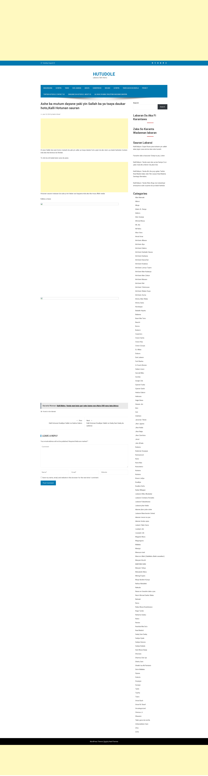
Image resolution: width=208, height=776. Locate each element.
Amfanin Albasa (141, 240)
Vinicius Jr (139, 712)
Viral (105, 741)
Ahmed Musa (140, 221)
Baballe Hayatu (140, 311)
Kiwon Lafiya (139, 478)
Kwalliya (138, 482)
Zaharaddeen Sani (141, 724)
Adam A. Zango (140, 209)
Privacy (145, 88)
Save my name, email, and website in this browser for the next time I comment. (70, 478)
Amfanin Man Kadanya (143, 272)
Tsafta (137, 693)
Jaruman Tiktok (140, 420)
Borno (137, 326)
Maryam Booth (140, 560)
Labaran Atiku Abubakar (143, 494)
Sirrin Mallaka (140, 669)
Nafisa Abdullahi (141, 584)
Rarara (137, 623)
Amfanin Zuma (140, 295)
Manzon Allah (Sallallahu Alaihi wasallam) (149, 556)
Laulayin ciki (139, 529)
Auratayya (138, 307)
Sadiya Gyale (139, 638)
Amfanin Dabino (141, 248)
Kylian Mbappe (140, 490)
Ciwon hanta (139, 338)
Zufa (137, 732)
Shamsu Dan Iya (141, 658)
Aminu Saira (139, 303)
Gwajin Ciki (139, 381)
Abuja (137, 205)
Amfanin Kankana (141, 256)
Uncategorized (140, 708)
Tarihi (67, 88)
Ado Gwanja (139, 217)
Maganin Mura (140, 537)
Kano (137, 459)
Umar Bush (139, 701)
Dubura (137, 353)
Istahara (138, 416)
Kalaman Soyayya (141, 451)
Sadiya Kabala (140, 646)
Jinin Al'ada (139, 443)
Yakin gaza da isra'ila (142, 720)
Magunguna (47, 88)
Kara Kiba (138, 463)
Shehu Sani (139, 662)
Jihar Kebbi (139, 428)
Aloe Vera (138, 233)
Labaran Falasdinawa (142, 502)
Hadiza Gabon (140, 392)
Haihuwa (138, 396)
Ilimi (136, 408)
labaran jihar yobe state (143, 509)
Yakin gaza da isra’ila (131, 88)
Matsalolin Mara (141, 572)
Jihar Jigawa (139, 424)
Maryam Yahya (140, 568)
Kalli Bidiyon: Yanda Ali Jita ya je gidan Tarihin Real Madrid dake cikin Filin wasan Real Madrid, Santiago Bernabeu (149, 173)
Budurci (138, 330)
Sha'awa (138, 654)
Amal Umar (139, 236)
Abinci (137, 201)
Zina (136, 728)
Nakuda (138, 587)
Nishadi (107, 88)
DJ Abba (138, 350)
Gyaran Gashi (140, 389)
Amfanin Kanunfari (142, 260)
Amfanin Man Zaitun (142, 275)
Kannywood (97, 88)
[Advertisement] (65, 15)
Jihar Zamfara (140, 435)
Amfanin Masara (141, 279)
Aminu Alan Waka (141, 299)
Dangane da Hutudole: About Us (79, 94)
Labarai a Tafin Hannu (100, 78)
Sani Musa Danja (141, 650)
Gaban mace (139, 369)
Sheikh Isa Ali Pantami (143, 665)
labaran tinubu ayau (142, 521)
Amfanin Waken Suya (142, 291)
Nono (137, 603)
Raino (137, 619)
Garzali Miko (139, 373)
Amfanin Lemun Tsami (143, 268)
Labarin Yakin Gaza (142, 525)
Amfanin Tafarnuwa (142, 287)
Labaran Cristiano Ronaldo (144, 498)
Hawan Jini (139, 404)
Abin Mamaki (52, 411)
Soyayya (58, 88)
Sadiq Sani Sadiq (141, 634)
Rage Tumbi (139, 611)
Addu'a (137, 213)
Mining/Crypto (140, 576)
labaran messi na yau (142, 517)
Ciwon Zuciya (140, 346)
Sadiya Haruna (140, 642)
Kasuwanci (139, 467)
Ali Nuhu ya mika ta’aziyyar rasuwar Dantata (111, 94)
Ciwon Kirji (139, 342)
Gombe (138, 377)
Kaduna (138, 447)
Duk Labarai (76, 88)
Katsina (138, 470)
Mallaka (138, 545)
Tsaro (137, 697)
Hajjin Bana (139, 400)
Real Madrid (139, 630)
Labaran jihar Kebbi (142, 506)
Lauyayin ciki (139, 533)
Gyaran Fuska (140, 385)
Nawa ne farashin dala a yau (145, 591)
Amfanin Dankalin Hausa (144, 252)
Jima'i (137, 439)
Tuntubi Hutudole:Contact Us (54, 94)
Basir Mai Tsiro (140, 318)
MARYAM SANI (140, 564)
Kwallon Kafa (140, 486)
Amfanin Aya (140, 244)
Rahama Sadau (140, 615)
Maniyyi (138, 548)
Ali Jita (137, 225)
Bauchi (137, 322)
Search (136, 103)
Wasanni (138, 716)
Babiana (138, 314)
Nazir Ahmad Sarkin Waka (144, 595)
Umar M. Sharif (140, 704)
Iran (136, 412)
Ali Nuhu (138, 229)
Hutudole (104, 74)
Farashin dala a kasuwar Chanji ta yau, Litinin (149, 156)
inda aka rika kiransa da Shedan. (52, 153)
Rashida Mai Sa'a (141, 626)
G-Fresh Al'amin (141, 365)
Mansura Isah (140, 552)
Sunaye (138, 685)
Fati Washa (139, 361)
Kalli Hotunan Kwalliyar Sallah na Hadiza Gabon (65, 422)
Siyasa (137, 673)
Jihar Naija (139, 431)
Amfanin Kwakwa (141, 264)
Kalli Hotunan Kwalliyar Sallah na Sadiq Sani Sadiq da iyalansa (105, 423)
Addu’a (87, 88)
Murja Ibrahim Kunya (142, 580)
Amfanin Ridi (139, 283)
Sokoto (138, 677)
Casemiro (138, 334)
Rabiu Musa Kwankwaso (144, 607)
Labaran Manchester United (145, 513)
